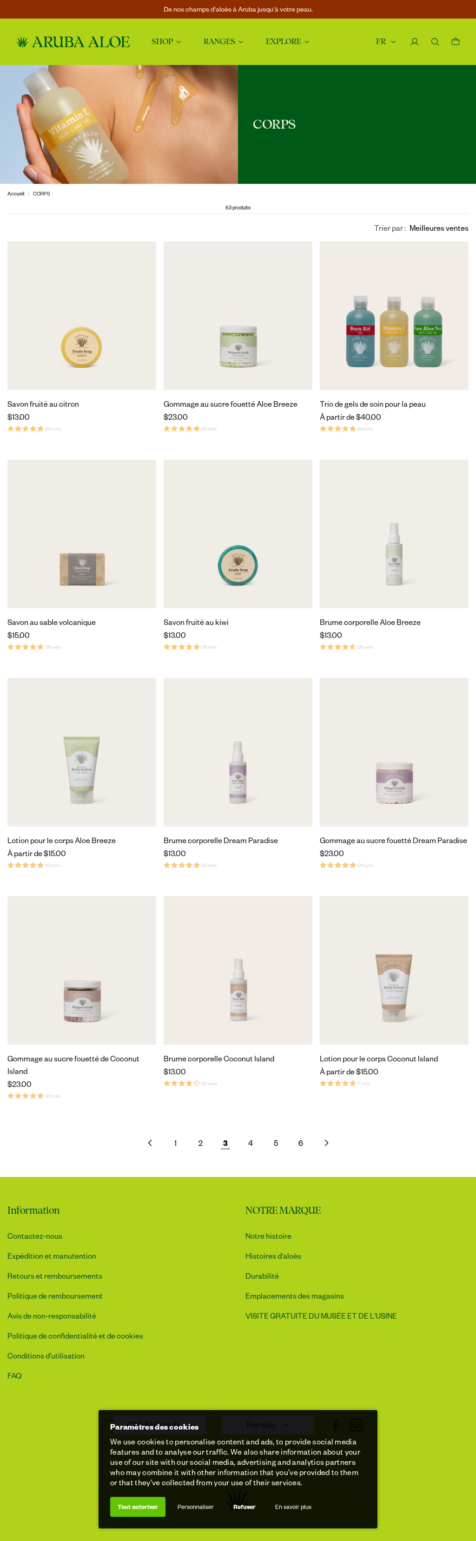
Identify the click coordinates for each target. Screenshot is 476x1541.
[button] (421, 228)
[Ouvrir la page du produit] (81, 315)
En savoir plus (293, 1506)
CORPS (41, 193)
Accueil (15, 193)
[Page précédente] (150, 1142)
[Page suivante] (326, 1142)
